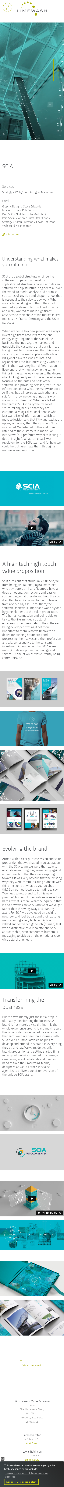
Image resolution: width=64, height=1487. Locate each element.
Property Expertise (32, 1417)
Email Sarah (32, 1443)
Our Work (32, 1413)
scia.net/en (13, 234)
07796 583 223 (32, 1438)
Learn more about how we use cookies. (26, 1475)
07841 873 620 (32, 1455)
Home (32, 1405)
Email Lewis (32, 1459)
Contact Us (32, 1421)
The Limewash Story (32, 1409)
